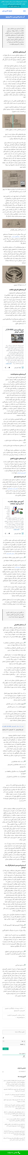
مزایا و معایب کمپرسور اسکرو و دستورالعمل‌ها (16, 1016)
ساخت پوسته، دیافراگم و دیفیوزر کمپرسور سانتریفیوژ (15, 1009)
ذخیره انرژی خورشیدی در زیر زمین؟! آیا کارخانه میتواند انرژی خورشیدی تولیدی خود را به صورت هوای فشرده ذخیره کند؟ (14, 1133)
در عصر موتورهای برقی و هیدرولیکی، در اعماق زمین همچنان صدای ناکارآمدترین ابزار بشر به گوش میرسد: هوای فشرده (14, 1113)
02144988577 (22, 1072)
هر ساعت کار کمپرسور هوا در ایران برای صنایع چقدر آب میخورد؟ (14, 1100)
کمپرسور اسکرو (21, 473)
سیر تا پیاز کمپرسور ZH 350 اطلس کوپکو (11, 726)
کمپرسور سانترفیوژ (13, 489)
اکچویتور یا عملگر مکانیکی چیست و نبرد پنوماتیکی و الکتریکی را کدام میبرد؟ (16, 1120)
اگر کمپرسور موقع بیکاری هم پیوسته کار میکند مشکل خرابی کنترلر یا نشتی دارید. (14, 1139)
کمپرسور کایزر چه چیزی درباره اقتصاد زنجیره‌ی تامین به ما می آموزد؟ (14, 1090)
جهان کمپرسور (7, 11)
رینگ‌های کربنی (15, 237)
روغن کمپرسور (10, 553)
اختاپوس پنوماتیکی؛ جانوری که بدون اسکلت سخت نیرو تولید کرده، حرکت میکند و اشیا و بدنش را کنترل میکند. (15, 1106)
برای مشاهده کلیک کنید (14, 6)
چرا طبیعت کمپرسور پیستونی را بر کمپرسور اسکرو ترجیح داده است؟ (15, 1095)
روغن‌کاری (17, 567)
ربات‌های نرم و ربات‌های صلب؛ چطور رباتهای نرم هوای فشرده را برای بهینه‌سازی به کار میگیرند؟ (15, 1126)
